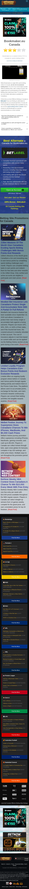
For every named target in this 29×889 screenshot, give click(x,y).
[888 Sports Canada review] (14, 787)
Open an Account (13, 190)
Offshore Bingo (18, 886)
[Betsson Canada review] (24, 799)
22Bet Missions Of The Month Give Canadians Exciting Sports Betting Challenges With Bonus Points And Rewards (12, 247)
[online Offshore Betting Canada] (8, 5)
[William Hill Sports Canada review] (5, 787)
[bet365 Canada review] (14, 795)
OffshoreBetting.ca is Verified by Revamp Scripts (9, 880)
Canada (3, 9)
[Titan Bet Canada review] (14, 799)
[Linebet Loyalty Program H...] (13, 363)
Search (25, 864)
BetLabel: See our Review (15, 197)
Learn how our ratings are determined (14, 60)
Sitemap (14, 865)
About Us (3, 864)
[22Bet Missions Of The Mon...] (13, 240)
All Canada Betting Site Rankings (15, 207)
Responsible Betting (19, 864)
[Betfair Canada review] (24, 795)
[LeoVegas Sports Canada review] (24, 787)
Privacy (12, 864)
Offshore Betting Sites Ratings (19, 9)
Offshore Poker (12, 886)
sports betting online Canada (15, 106)
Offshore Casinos (5, 886)
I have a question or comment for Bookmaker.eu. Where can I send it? (14, 129)
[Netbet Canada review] (14, 791)
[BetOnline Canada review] (5, 795)
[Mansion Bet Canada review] (5, 791)
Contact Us (8, 864)
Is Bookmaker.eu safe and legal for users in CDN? (14, 123)
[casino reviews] (6, 860)
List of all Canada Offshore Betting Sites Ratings (14, 803)
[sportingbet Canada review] (24, 791)
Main (9, 9)
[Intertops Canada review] (5, 799)
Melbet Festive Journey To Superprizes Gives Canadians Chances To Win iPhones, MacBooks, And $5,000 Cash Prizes (14, 427)
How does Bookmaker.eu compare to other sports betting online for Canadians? (14, 117)
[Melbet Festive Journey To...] (13, 420)
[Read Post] (23, 344)
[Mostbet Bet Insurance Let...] (13, 299)
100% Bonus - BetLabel (14, 193)
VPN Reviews (24, 886)
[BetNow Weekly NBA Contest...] (13, 477)
